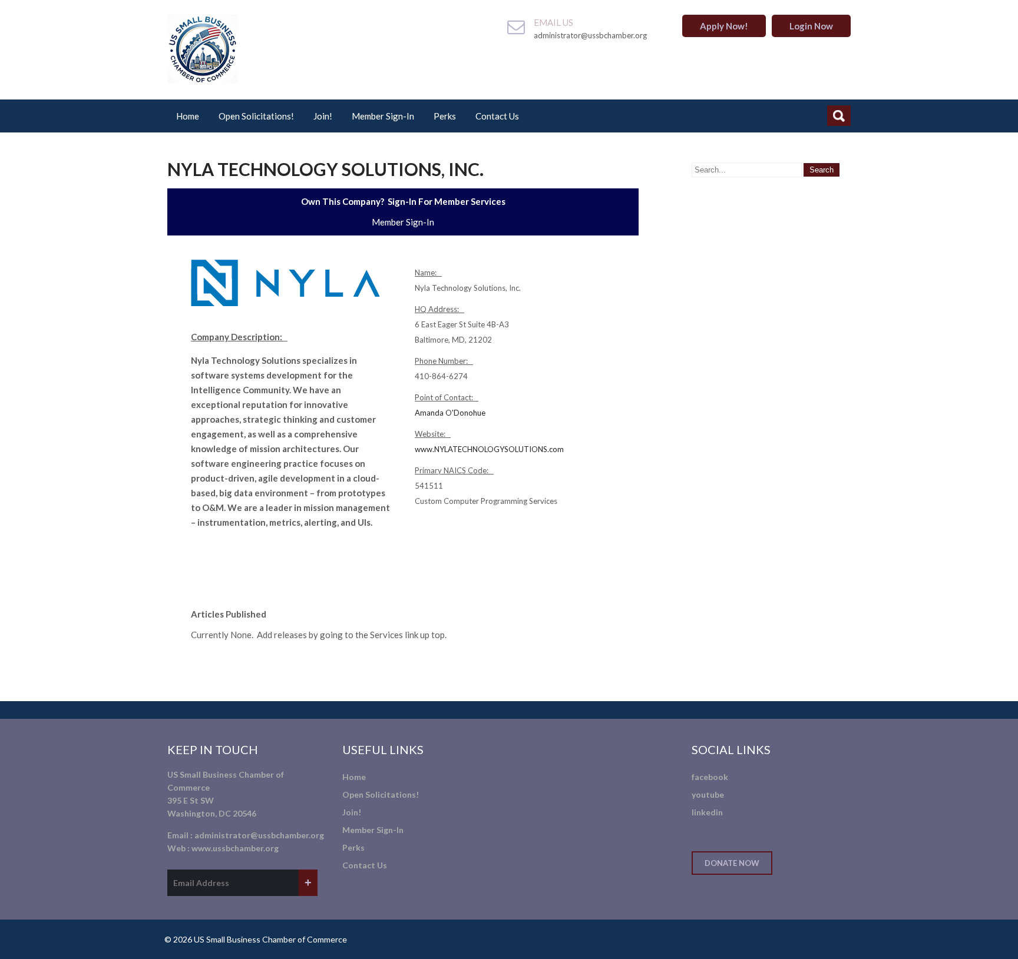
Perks (445, 116)
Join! (322, 116)
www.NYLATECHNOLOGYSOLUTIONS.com (489, 449)
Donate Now (732, 863)
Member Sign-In (383, 116)
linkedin (707, 812)
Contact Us (497, 116)
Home (187, 116)
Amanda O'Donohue (450, 412)
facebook (710, 777)
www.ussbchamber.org (235, 848)
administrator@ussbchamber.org (259, 835)
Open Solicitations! (256, 116)
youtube (708, 794)
